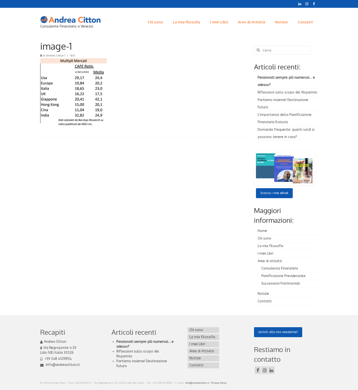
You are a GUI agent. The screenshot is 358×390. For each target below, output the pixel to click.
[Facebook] (314, 4)
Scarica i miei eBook (274, 193)
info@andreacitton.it (62, 365)
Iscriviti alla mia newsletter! (278, 332)
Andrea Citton (55, 55)
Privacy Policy (218, 382)
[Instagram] (307, 4)
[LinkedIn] (300, 4)
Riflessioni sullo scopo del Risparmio (287, 92)
